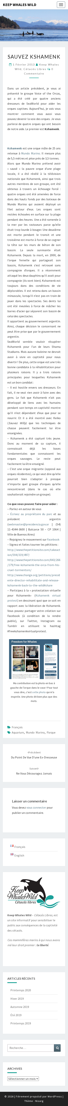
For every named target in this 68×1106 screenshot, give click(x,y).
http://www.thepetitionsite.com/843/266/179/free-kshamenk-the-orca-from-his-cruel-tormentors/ (33, 565)
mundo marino (35, 732)
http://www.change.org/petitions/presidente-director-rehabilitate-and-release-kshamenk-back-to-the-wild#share (33, 580)
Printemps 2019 (20, 1023)
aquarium (18, 732)
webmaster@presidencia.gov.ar (28, 524)
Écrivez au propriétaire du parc (31, 514)
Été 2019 (16, 1015)
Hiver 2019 (17, 998)
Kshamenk (14, 148)
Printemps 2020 (20, 990)
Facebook (53, 539)
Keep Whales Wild (19, 4)
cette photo (39, 692)
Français (17, 727)
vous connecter (36, 807)
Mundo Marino (30, 153)
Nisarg (39, 1101)
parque (51, 732)
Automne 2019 (19, 1007)
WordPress (55, 1096)
